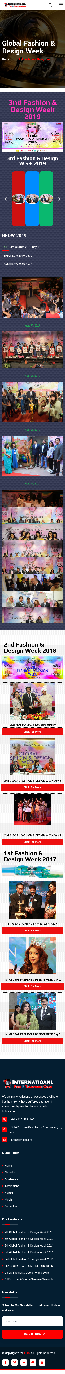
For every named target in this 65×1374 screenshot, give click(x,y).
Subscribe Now (31, 1334)
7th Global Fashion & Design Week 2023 (28, 1232)
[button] (5, 199)
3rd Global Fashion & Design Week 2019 (29, 1259)
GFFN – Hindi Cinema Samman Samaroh (28, 1279)
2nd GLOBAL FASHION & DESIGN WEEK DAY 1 (32, 725)
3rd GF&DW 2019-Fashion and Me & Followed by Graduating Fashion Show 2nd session (32, 296)
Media (8, 1199)
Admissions (11, 1186)
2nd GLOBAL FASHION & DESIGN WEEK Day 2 (32, 781)
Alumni (8, 1192)
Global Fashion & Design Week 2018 (26, 1272)
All (5, 247)
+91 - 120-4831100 (22, 1119)
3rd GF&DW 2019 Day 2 (18, 255)
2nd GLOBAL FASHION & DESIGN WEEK (28, 1266)
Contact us (11, 1206)
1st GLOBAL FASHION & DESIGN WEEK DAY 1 (32, 924)
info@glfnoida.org (21, 1140)
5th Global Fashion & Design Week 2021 (28, 1245)
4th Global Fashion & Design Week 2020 (28, 1252)
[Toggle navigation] (61, 5)
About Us (10, 1172)
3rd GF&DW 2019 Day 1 (24, 247)
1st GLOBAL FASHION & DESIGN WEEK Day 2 (32, 979)
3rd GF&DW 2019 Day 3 (18, 264)
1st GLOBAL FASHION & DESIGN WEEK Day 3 (32, 1034)
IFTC (27, 1353)
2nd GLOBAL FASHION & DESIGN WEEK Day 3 (32, 835)
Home (6, 59)
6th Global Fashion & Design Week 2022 (28, 1239)
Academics (11, 1179)
